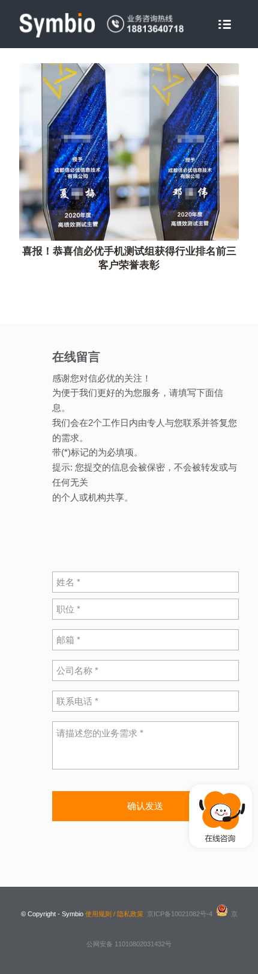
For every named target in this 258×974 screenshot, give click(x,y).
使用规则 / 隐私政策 (114, 913)
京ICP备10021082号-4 (179, 913)
